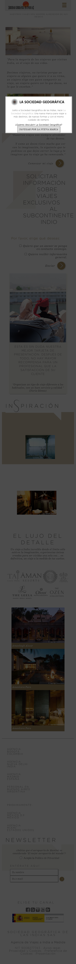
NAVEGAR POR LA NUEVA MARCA (38, 129)
